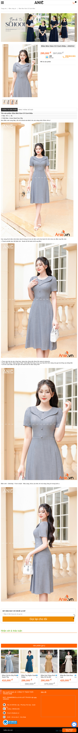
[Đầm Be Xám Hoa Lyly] (68, 661)
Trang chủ (3, 8)
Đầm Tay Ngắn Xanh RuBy (28, 676)
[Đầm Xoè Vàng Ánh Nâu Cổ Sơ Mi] (49, 661)
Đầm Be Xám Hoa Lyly (66, 676)
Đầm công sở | (13, 8)
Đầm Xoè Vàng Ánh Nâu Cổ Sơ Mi (48, 676)
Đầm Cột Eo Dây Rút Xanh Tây (9, 676)
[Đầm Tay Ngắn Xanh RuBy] (29, 661)
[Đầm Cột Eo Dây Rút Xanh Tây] (10, 661)
